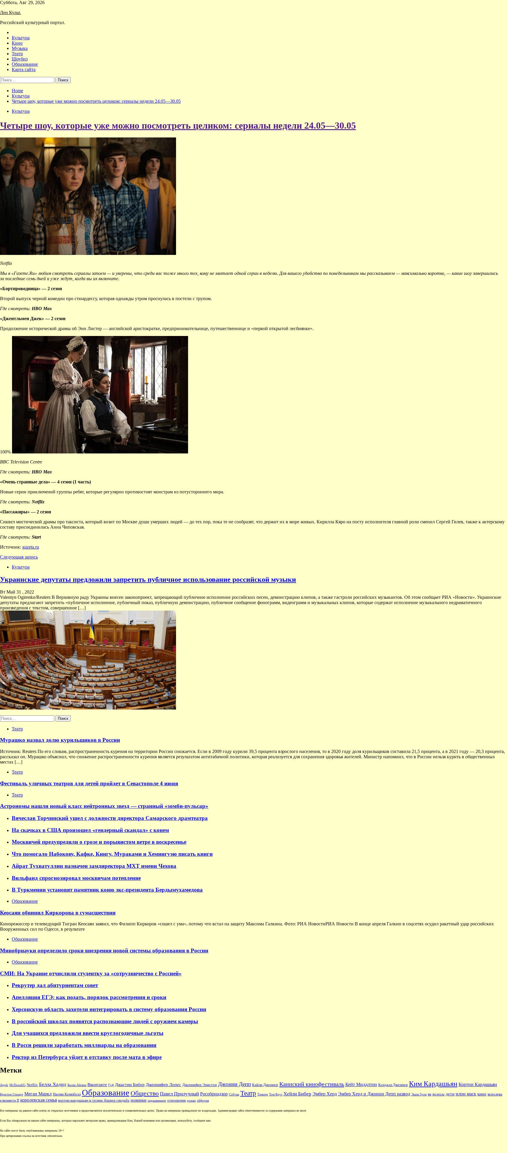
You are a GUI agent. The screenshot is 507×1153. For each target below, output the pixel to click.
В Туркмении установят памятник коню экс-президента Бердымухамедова (107, 890)
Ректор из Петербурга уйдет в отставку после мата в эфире (87, 1057)
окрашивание (157, 1100)
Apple (4, 1085)
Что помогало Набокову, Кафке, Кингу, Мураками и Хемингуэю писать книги (112, 854)
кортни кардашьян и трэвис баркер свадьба (93, 1100)
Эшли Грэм (419, 1094)
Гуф (111, 1085)
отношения (176, 1100)
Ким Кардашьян (433, 1084)
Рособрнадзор (214, 1093)
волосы (438, 1094)
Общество (145, 1093)
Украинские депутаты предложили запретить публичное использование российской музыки (148, 579)
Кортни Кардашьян (478, 1084)
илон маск (466, 1093)
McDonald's (17, 1085)
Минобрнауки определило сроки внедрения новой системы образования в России (104, 950)
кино (481, 1094)
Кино (17, 43)
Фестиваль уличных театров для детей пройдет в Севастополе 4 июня (89, 783)
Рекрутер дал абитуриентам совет (55, 985)
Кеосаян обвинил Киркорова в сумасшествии (58, 913)
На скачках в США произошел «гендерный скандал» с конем (90, 830)
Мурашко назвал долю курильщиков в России (60, 740)
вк (429, 1094)
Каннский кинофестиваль (311, 1084)
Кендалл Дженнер (393, 1085)
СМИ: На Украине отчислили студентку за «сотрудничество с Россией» (91, 973)
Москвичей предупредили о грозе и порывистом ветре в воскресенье (99, 842)
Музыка (20, 48)
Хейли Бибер (297, 1094)
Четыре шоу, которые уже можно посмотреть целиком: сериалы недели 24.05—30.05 (178, 125)
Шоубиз (20, 58)
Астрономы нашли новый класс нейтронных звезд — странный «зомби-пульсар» (104, 806)
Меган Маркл (38, 1093)
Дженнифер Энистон (199, 1085)
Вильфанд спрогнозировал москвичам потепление (76, 878)
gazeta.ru (30, 546)
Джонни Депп (234, 1084)
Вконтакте (97, 1084)
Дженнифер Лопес (163, 1084)
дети (450, 1094)
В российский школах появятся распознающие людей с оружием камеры (105, 1021)
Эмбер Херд (324, 1093)
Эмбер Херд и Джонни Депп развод (374, 1093)
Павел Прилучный (179, 1094)
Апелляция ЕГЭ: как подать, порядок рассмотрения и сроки (89, 997)
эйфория (203, 1100)
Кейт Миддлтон (361, 1084)
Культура (21, 37)
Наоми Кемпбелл (67, 1094)
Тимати (262, 1094)
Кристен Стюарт (11, 1094)
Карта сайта (24, 69)
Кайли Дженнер (265, 1085)
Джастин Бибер (130, 1084)
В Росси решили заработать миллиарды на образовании (84, 1045)
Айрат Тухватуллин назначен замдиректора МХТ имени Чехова (94, 866)
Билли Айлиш (76, 1085)
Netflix (32, 1085)
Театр (17, 53)
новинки (138, 1100)
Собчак (234, 1094)
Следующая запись (19, 556)
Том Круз (275, 1094)
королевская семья (38, 1099)
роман (191, 1100)
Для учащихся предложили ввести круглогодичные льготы (87, 1033)
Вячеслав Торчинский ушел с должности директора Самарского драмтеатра (110, 818)
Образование (25, 64)
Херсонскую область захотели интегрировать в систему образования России (109, 1009)
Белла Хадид (52, 1084)
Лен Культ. (10, 12)
